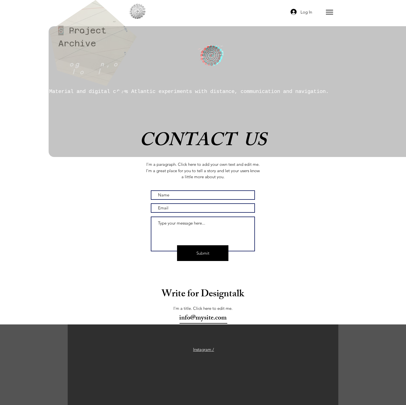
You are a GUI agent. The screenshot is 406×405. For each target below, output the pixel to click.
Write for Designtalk (203, 294)
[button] (329, 12)
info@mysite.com (203, 318)
